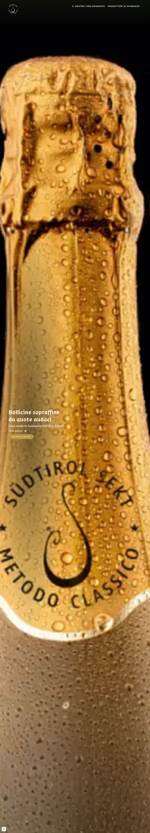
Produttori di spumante (124, 6)
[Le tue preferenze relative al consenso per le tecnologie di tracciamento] (4, 829)
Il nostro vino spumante (88, 6)
